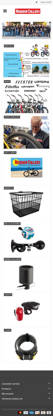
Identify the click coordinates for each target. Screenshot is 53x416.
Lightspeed (42, 409)
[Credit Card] (48, 412)
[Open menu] (5, 10)
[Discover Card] (37, 412)
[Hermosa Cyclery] (31, 11)
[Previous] (8, 29)
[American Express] (31, 412)
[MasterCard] (20, 412)
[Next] (45, 29)
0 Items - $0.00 (45, 2)
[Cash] (43, 412)
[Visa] (25, 412)
